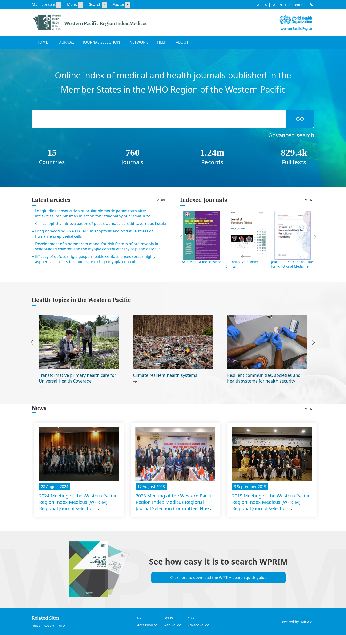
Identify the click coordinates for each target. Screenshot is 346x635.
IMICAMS (307, 621)
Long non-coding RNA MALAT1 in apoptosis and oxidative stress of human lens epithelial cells (94, 233)
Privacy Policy (198, 625)
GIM (62, 626)
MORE (161, 200)
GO (300, 119)
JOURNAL (65, 42)
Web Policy (172, 625)
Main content (44, 4)
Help (141, 618)
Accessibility (147, 625)
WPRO (49, 626)
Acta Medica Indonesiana (202, 262)
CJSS (191, 618)
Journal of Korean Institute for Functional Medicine (292, 264)
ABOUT (182, 42)
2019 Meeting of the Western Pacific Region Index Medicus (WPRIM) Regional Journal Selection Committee (271, 505)
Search (95, 4)
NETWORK (138, 42)
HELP (161, 42)
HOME (42, 42)
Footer (119, 4)
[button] (313, 343)
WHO (36, 626)
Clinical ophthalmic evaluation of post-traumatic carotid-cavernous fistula (100, 223)
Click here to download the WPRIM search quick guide (218, 577)
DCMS (168, 618)
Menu (72, 4)
